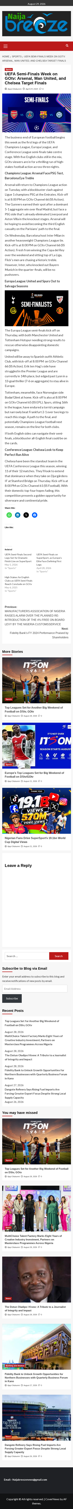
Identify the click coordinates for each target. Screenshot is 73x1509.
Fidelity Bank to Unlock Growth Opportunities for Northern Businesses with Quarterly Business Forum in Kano (36, 1074)
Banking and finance (15, 1366)
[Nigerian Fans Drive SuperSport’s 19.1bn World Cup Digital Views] (36, 811)
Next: (39, 633)
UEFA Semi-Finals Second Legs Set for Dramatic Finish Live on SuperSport (18, 558)
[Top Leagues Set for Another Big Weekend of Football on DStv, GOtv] (36, 680)
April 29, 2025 (32, 89)
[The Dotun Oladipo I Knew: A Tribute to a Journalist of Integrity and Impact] (36, 1280)
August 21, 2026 (30, 781)
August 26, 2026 (30, 1456)
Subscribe (12, 998)
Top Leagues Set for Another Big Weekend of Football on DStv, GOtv (32, 1023)
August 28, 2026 (30, 716)
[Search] (67, 46)
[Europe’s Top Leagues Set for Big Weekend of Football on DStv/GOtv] (36, 746)
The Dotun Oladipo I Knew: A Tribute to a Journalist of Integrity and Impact (35, 1057)
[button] (5, 46)
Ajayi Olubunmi (15, 89)
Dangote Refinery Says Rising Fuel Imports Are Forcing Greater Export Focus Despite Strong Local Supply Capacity (35, 1093)
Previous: (35, 616)
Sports (9, 69)
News (8, 1227)
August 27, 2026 (30, 1385)
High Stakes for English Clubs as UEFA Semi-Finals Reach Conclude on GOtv (18, 580)
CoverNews (52, 1499)
